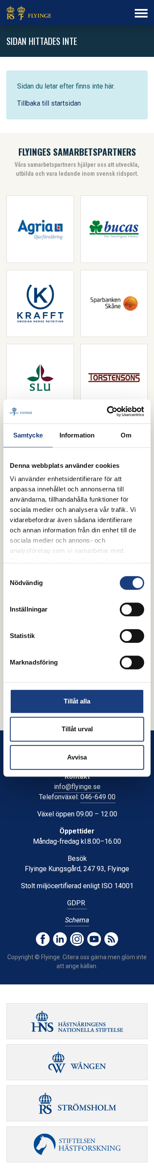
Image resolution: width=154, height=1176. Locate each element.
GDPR (77, 903)
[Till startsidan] (28, 12)
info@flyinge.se (77, 787)
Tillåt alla (77, 701)
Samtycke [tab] (28, 435)
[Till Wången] (77, 1062)
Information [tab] (77, 435)
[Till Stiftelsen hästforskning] (77, 1021)
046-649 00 (98, 797)
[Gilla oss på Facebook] (43, 939)
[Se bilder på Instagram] (77, 939)
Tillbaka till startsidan (49, 103)
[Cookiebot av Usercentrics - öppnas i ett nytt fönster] (108, 411)
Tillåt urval (77, 729)
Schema (77, 920)
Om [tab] (126, 435)
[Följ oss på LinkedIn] (60, 939)
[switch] (132, 609)
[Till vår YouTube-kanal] (94, 939)
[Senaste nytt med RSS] (111, 939)
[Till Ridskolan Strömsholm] (77, 1103)
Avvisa (77, 757)
